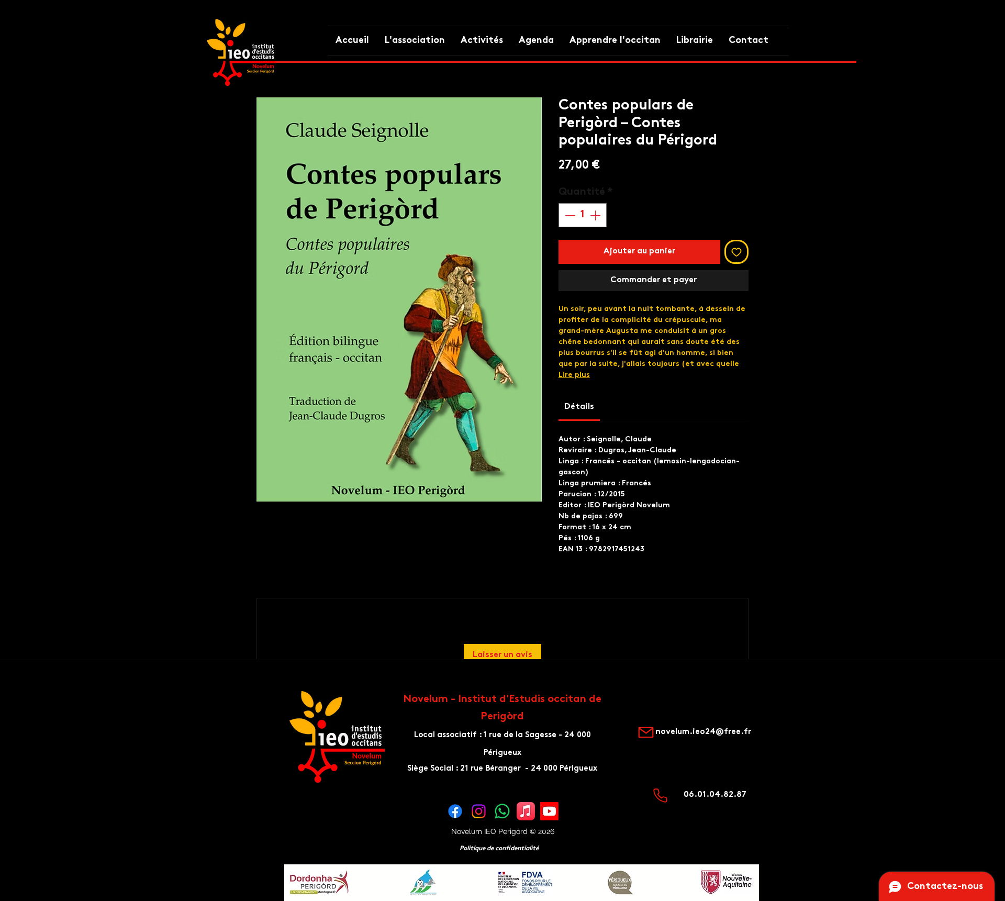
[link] (579, 407)
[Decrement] (569, 215)
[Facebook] (455, 811)
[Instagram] (479, 811)
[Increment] (596, 215)
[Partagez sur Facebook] (565, 590)
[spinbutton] (582, 215)
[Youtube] (549, 811)
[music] (526, 811)
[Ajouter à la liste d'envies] (736, 252)
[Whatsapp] (502, 811)
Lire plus (574, 375)
